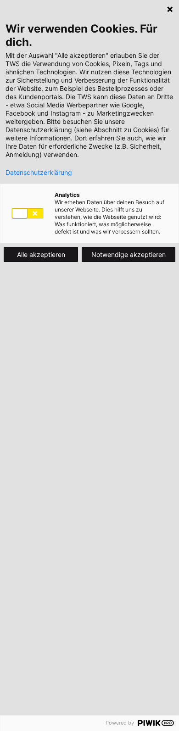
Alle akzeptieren (41, 254)
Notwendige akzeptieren (128, 254)
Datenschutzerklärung (39, 172)
